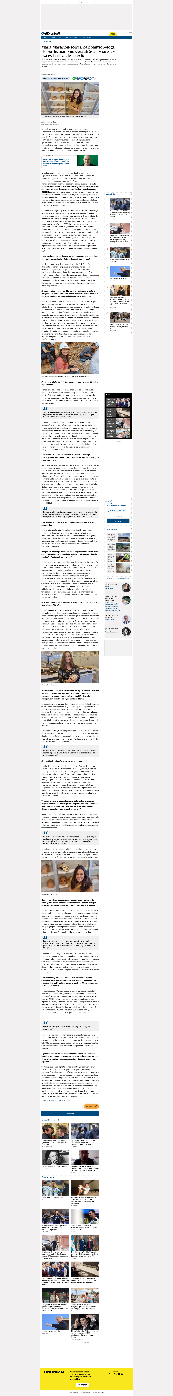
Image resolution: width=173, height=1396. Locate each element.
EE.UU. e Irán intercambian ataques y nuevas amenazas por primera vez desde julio (119, 326)
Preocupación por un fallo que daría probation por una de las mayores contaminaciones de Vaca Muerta (112, 537)
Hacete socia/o (113, 34)
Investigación (74, 37)
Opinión (66, 37)
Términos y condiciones (98, 1392)
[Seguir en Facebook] (111, 1374)
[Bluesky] (82, 78)
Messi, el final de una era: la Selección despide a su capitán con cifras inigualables (84, 1228)
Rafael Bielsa (45, 1333)
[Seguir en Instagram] (116, 1374)
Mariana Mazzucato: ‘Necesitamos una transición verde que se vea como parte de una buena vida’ (111, 558)
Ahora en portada (48, 1177)
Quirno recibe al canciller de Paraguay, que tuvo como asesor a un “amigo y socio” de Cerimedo (83, 1307)
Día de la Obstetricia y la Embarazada (115, 2)
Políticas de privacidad (85, 1392)
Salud (68, 1100)
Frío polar (94, 2)
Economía (52, 37)
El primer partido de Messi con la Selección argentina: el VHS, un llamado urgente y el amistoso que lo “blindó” (84, 1200)
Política (45, 37)
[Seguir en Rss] (122, 1374)
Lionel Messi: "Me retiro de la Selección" (119, 260)
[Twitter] (86, 78)
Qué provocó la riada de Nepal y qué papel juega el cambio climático (111, 548)
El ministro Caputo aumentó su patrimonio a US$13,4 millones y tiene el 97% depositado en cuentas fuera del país (55, 1255)
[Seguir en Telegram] (114, 1374)
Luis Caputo (60, 2)
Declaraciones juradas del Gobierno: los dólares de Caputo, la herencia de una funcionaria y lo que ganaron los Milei (55, 1281)
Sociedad (59, 37)
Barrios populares (88, 2)
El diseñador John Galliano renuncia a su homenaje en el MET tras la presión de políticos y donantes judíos (84, 1334)
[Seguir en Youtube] (119, 1374)
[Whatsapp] (74, 78)
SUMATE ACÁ (82, 1385)
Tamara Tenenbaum (47, 1169)
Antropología (52, 1100)
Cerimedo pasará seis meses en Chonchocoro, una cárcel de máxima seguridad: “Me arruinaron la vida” (85, 1169)
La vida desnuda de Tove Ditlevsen (54, 1167)
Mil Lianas (83, 37)
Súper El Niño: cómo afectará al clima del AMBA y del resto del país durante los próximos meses (111, 568)
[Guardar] (94, 78)
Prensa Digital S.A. (73, 1392)
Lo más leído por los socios (51, 1120)
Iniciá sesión (121, 33)
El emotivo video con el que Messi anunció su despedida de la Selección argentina (54, 1228)
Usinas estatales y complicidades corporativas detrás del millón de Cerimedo (54, 1142)
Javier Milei (66, 2)
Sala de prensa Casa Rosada (74, 2)
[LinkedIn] (90, 78)
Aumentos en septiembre (102, 2)
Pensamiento (61, 1100)
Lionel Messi (55, 2)
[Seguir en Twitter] (109, 1374)
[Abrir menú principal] (130, 33)
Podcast (89, 37)
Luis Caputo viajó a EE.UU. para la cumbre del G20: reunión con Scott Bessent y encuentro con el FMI (84, 1254)
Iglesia (82, 2)
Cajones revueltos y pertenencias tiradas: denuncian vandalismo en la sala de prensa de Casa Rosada (84, 1280)
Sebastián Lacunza (47, 1146)
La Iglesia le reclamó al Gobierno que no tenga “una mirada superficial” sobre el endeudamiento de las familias (55, 1308)
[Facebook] (78, 78)
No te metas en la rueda (51, 1331)
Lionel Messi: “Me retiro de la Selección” (53, 1198)
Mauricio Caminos (76, 1311)
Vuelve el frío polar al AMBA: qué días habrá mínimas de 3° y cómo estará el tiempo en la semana (83, 1142)
